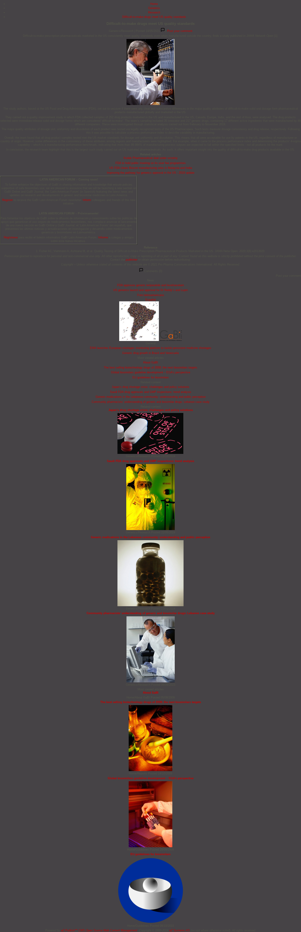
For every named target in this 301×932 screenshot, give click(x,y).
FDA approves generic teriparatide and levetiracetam (150, 285)
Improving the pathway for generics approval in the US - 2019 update (150, 172)
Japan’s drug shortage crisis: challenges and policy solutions (150, 387)
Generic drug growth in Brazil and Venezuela (150, 353)
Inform (87, 200)
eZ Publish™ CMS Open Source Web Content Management (99, 930)
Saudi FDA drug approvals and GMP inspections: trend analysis (150, 392)
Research (154, 12)
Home (154, 4)
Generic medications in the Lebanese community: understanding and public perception (151, 396)
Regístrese (11, 237)
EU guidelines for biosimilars (150, 377)
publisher (131, 259)
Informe (103, 237)
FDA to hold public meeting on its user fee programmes (150, 163)
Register (7, 200)
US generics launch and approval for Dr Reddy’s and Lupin (150, 290)
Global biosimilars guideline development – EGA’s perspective (150, 372)
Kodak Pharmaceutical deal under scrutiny (151, 158)
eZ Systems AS (179, 930)
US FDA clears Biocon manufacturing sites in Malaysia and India (150, 167)
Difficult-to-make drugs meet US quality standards (154, 16)
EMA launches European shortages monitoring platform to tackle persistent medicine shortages (150, 348)
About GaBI (150, 362)
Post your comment (179, 31)
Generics (154, 8)
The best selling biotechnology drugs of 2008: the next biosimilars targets (150, 367)
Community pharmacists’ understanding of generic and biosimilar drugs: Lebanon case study (151, 401)
